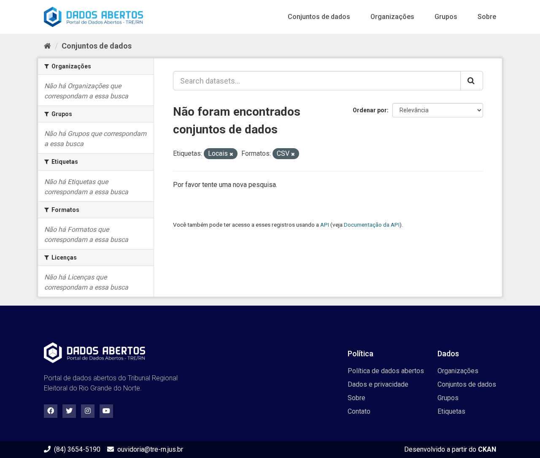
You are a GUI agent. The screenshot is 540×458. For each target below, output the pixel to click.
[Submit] (471, 80)
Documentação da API (372, 224)
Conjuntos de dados (319, 17)
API (324, 224)
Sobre (487, 17)
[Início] (47, 45)
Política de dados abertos (386, 371)
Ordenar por (370, 110)
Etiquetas (451, 411)
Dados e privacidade (378, 384)
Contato (359, 411)
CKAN (487, 449)
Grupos (446, 17)
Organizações (392, 17)
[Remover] (231, 154)
